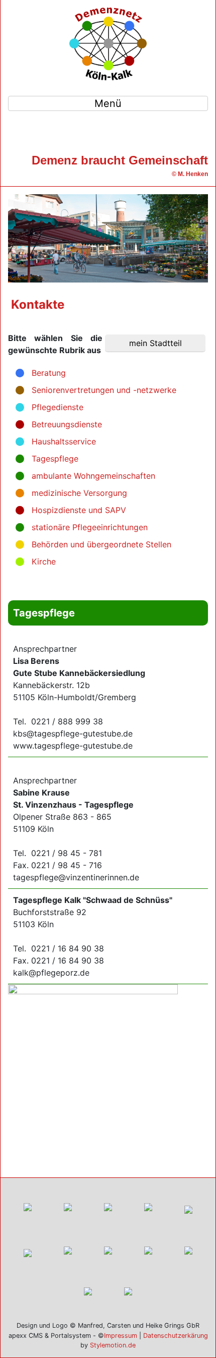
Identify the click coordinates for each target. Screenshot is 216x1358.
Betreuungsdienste (67, 424)
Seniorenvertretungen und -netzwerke (104, 390)
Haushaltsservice (64, 441)
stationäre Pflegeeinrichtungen (90, 527)
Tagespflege (55, 459)
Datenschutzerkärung (175, 1335)
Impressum (120, 1335)
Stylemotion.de (113, 1345)
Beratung (49, 373)
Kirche (44, 561)
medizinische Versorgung (79, 493)
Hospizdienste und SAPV (79, 510)
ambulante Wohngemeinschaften (93, 476)
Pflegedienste (57, 407)
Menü (108, 103)
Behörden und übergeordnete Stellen (101, 544)
